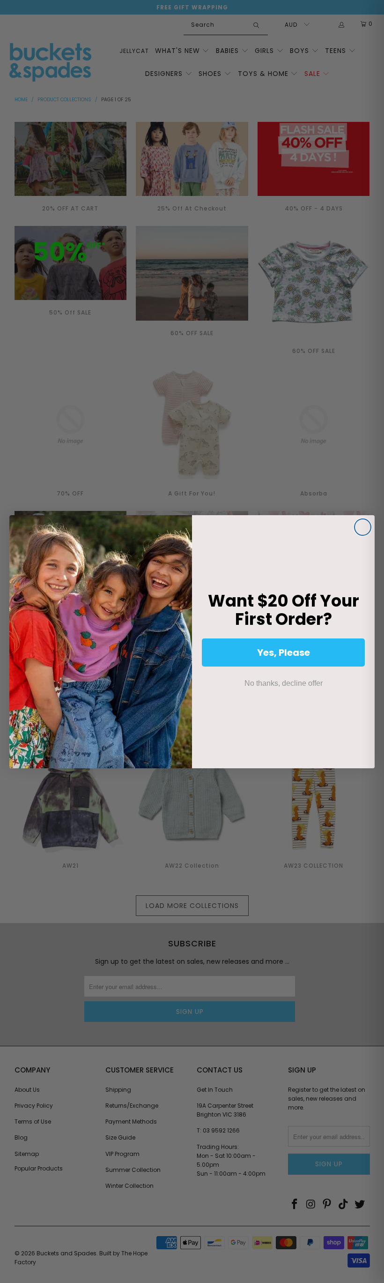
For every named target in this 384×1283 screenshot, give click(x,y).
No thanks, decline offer (283, 683)
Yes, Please (283, 652)
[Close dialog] (362, 527)
